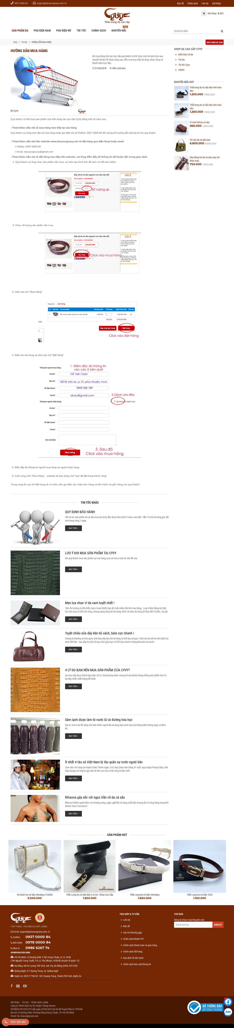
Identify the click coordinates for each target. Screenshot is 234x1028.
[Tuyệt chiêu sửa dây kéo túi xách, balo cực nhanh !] (35, 646)
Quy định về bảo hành (133, 958)
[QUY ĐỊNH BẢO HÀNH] (35, 527)
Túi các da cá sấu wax (200, 139)
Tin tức (24, 42)
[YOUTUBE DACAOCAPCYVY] (25, 986)
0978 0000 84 (38, 942)
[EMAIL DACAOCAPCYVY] (18, 986)
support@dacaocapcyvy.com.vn (52, 3)
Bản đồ (180, 3)
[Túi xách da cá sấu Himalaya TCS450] (34, 866)
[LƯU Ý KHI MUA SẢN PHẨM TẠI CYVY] (35, 573)
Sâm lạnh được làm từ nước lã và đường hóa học (98, 720)
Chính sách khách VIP (133, 939)
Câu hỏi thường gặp (132, 932)
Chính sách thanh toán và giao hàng (140, 945)
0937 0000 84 (38, 937)
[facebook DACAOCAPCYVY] (12, 986)
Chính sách (192, 3)
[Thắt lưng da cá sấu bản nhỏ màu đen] (181, 93)
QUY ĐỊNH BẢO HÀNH (80, 512)
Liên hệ (204, 3)
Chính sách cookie (39, 1002)
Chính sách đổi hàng (132, 951)
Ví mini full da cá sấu (200, 122)
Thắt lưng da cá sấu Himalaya (144, 894)
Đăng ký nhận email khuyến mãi (189, 919)
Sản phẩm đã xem (214, 42)
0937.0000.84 (21, 3)
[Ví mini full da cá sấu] (181, 128)
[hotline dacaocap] (6, 1022)
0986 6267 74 (38, 948)
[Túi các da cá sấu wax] (181, 145)
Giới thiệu (216, 3)
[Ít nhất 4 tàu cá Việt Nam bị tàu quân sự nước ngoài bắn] (35, 775)
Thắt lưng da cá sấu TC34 (199, 894)
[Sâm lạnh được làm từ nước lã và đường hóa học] (35, 735)
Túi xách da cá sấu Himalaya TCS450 (35, 894)
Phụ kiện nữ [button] (63, 30)
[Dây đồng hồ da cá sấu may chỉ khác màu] (181, 163)
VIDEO (181, 70)
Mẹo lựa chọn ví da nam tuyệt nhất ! (89, 603)
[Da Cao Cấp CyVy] (117, 16)
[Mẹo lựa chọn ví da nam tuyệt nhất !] (35, 612)
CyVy (15, 42)
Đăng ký (218, 925)
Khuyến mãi (119, 30)
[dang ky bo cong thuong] (205, 1007)
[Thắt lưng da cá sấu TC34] (199, 866)
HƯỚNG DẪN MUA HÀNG (41, 42)
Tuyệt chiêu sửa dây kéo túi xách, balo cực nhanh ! (99, 633)
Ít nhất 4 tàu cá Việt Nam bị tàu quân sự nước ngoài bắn (104, 762)
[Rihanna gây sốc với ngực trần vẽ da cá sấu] (35, 808)
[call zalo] (228, 1012)
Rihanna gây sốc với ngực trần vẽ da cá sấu (95, 797)
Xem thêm (73, 528)
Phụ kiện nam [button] (42, 30)
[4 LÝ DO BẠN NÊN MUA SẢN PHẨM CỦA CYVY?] (35, 690)
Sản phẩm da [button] (20, 30)
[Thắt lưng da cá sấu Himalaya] (144, 866)
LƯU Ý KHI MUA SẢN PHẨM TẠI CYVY (90, 553)
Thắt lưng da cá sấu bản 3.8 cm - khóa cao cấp (89, 894)
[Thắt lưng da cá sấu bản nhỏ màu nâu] (181, 111)
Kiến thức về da (185, 54)
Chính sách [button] (98, 30)
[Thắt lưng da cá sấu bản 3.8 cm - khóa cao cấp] (89, 866)
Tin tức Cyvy (184, 64)
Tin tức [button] (81, 30)
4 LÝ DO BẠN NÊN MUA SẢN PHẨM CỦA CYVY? (97, 670)
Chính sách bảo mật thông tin (137, 964)
